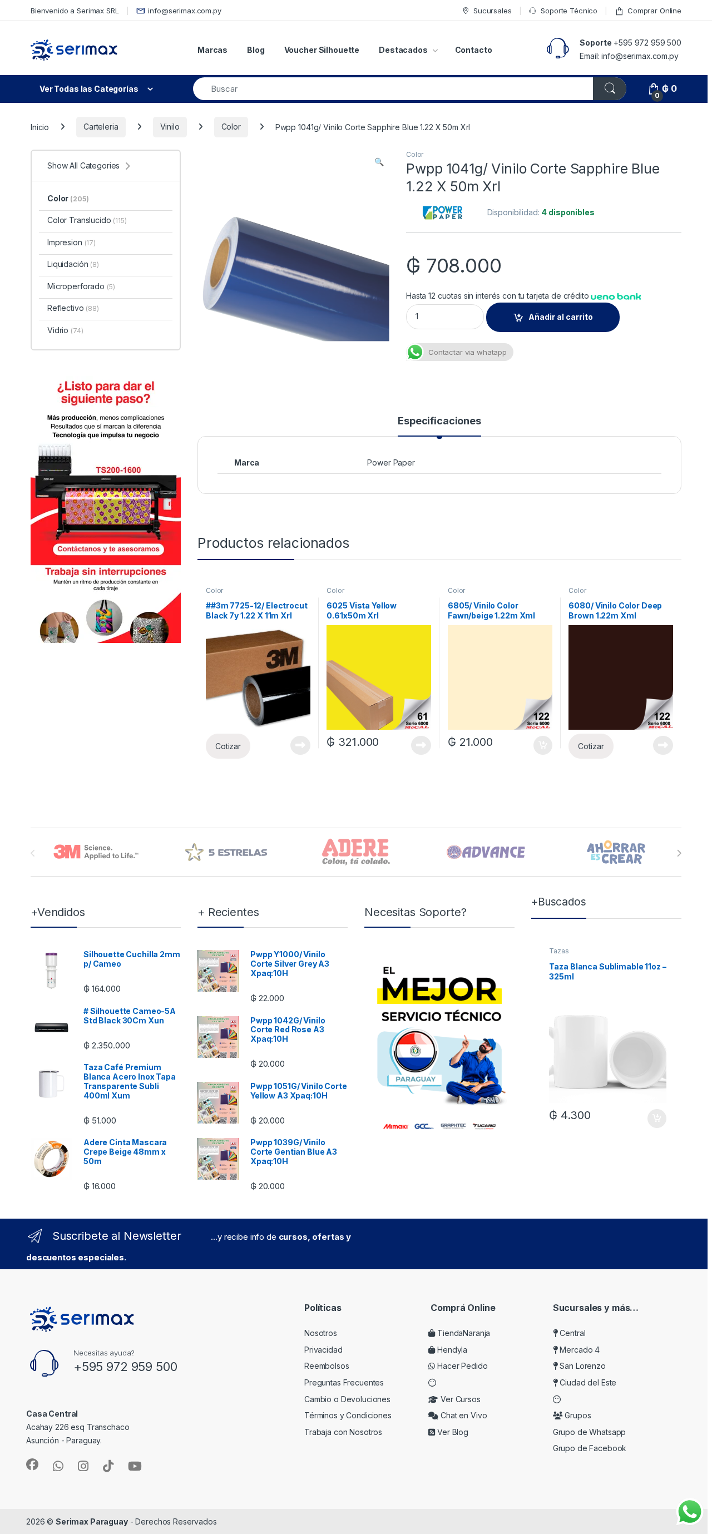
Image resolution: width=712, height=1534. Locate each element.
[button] (379, 162)
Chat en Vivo (462, 1415)
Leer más (300, 745)
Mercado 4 (579, 1349)
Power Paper (390, 462)
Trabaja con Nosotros (343, 1432)
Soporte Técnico (569, 10)
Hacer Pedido (461, 1365)
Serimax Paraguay (92, 1521)
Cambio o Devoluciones (347, 1399)
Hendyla (451, 1349)
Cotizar (228, 746)
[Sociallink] (32, 1464)
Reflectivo (73, 308)
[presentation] (678, 853)
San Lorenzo (582, 1365)
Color (231, 126)
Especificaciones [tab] (439, 421)
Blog (255, 50)
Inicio (40, 126)
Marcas (212, 50)
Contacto (473, 50)
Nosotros (320, 1333)
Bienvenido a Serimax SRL (75, 10)
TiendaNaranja (462, 1333)
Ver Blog (451, 1432)
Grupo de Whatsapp (589, 1432)
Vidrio (65, 330)
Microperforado (81, 286)
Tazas (558, 951)
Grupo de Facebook (590, 1448)
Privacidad (323, 1349)
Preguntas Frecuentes (344, 1382)
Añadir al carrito (560, 316)
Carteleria (100, 126)
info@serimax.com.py (184, 10)
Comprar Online (654, 10)
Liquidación (73, 264)
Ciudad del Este (587, 1382)
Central (572, 1333)
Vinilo (170, 126)
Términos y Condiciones (348, 1415)
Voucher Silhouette (321, 50)
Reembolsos (326, 1365)
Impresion (71, 242)
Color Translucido (87, 220)
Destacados (403, 50)
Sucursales (492, 10)
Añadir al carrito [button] (540, 745)
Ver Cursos (459, 1399)
